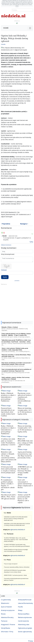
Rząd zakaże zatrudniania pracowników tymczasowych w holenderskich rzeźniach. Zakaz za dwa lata (17, 363)
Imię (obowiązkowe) (7, 254)
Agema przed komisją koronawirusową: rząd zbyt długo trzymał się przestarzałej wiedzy (25, 455)
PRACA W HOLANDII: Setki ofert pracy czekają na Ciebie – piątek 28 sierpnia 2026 (25, 442)
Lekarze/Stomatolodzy (25, 603)
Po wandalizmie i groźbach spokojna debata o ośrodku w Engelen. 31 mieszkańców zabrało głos (8, 484)
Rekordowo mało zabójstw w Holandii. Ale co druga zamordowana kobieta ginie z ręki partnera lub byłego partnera (8, 456)
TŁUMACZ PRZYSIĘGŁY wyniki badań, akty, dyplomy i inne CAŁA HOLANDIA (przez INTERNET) (17, 545)
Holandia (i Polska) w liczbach (10, 327)
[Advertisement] (17, 303)
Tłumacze (4, 621)
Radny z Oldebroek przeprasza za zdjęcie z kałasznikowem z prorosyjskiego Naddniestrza (8, 397)
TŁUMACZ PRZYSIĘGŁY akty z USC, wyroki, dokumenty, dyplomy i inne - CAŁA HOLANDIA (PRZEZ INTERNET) (16, 539)
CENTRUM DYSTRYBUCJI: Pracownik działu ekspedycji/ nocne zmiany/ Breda (15, 571)
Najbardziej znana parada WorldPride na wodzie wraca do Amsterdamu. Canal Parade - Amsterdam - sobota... (16, 341)
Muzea (3, 614)
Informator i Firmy (7, 632)
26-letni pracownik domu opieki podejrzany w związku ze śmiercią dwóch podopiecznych (8, 470)
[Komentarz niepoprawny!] (4, 233)
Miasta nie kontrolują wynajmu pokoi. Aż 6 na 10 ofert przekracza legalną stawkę (25, 411)
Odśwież (4, 270)
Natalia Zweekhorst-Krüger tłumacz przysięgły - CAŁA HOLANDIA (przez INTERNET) (16, 550)
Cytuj (31, 242)
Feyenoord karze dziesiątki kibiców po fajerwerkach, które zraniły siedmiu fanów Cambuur (8, 412)
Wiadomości (5, 603)
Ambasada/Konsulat (24, 600)
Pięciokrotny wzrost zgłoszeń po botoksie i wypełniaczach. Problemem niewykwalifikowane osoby (25, 398)
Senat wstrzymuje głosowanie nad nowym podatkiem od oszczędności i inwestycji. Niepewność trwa (16, 370)
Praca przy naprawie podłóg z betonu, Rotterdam (16, 567)
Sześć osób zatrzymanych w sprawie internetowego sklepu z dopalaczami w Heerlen (25, 483)
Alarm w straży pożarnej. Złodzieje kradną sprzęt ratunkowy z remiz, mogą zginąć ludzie (15, 349)
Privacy (30, 641)
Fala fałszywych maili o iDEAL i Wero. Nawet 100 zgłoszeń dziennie (8, 497)
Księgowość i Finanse (8, 625)
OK (17, 6)
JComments (17, 280)
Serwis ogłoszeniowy (25, 632)
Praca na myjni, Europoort (10, 564)
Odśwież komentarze (6, 245)
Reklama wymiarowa (25, 617)
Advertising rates (23, 625)
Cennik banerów (23, 621)
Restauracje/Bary (23, 614)
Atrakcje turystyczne (7, 610)
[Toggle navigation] (30, 28)
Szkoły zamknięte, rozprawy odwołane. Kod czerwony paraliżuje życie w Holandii (16, 378)
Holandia (3, 44)
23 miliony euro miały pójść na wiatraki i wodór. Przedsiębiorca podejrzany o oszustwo (8, 442)
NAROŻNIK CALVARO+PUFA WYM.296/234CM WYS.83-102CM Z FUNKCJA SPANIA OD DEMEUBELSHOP (15, 518)
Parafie (20, 607)
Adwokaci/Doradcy (7, 617)
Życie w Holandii (6, 607)
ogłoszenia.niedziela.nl (17, 530)
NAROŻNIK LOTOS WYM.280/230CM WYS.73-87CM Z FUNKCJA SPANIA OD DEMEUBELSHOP (17, 524)
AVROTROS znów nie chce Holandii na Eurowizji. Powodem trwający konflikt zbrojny (25, 470)
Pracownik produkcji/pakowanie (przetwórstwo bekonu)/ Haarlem (16, 579)
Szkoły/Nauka (5, 628)
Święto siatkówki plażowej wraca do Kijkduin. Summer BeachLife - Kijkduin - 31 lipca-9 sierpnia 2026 (16, 334)
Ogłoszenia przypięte (25, 628)
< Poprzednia (5, 224)
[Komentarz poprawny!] (2, 233)
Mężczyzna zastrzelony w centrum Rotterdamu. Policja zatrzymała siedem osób (16, 355)
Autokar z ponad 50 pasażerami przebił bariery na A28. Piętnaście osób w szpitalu (24, 498)
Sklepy (20, 610)
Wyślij (5, 277)
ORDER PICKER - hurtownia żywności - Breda (15, 575)
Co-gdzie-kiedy (6, 600)
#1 (1, 236)
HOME (5, 28)
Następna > (24, 224)
